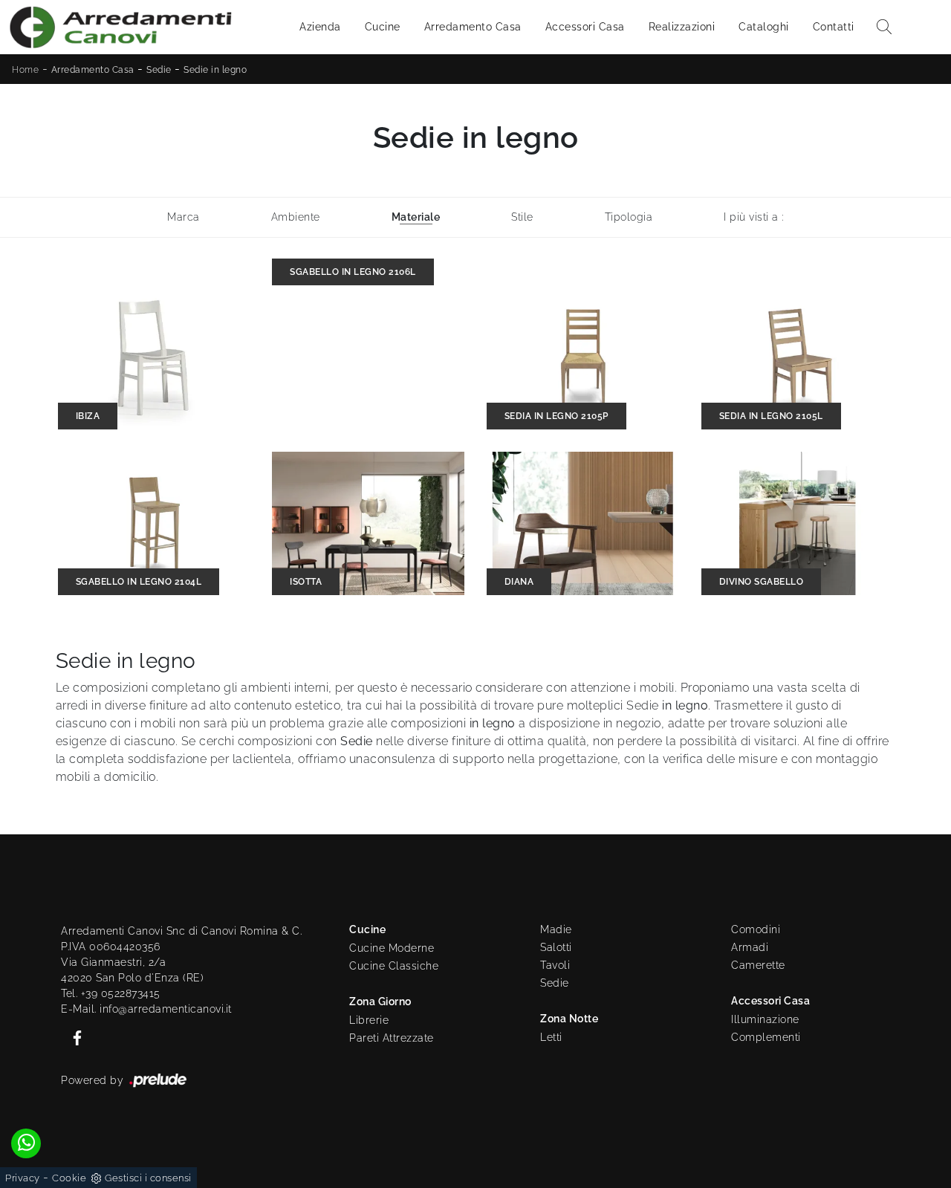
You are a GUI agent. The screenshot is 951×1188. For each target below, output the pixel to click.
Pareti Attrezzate (391, 1038)
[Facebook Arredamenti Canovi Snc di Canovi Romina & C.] (73, 1036)
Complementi (766, 1037)
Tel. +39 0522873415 (110, 993)
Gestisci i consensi (148, 1178)
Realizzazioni (682, 27)
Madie (556, 929)
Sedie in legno (215, 70)
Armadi (749, 947)
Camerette (758, 965)
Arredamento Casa (473, 27)
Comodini (755, 929)
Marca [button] (183, 217)
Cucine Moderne (391, 948)
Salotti (556, 947)
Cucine (382, 27)
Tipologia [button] (629, 217)
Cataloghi (764, 27)
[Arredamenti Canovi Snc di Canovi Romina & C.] (120, 27)
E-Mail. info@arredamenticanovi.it (146, 1009)
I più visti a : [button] (754, 217)
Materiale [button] (416, 217)
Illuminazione (765, 1019)
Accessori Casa (585, 27)
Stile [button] (522, 217)
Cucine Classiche (393, 966)
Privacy (22, 1178)
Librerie (369, 1020)
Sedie (159, 70)
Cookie (69, 1178)
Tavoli (555, 965)
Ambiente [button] (295, 217)
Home (25, 70)
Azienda (320, 27)
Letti (551, 1037)
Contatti (833, 27)
